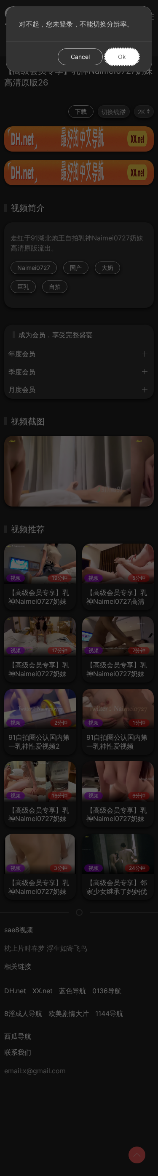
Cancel (80, 56)
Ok (122, 56)
